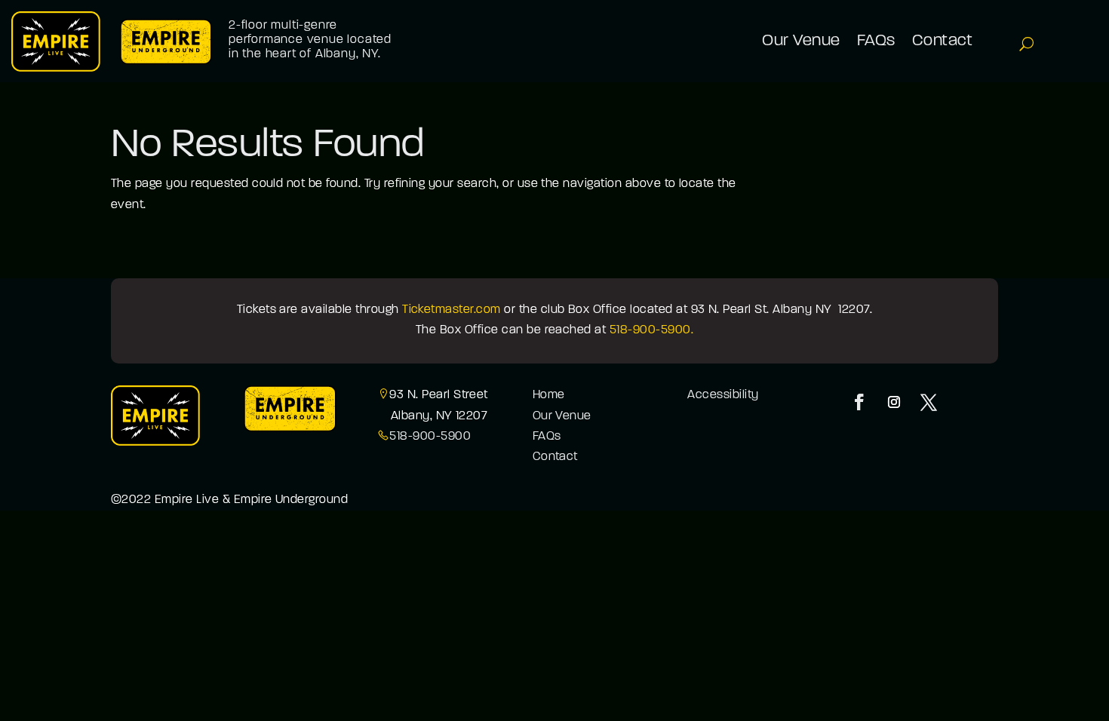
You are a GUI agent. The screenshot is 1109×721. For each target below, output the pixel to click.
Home (549, 395)
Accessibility (722, 395)
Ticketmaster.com (451, 310)
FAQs (547, 437)
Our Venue (562, 416)
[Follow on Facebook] (859, 402)
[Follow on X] (928, 402)
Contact (555, 457)
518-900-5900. (651, 330)
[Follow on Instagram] (894, 402)
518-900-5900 (430, 437)
